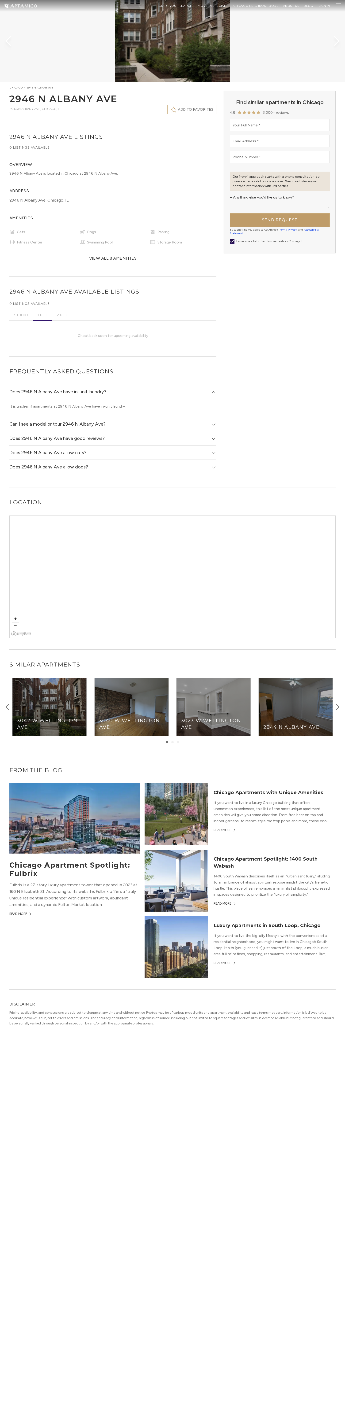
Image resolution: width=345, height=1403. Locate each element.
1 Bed (42, 315)
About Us (291, 5)
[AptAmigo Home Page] (23, 5)
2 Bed (62, 315)
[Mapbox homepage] (21, 633)
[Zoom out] (15, 625)
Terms (283, 229)
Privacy (292, 229)
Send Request (280, 220)
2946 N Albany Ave (40, 87)
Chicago (16, 87)
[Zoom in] (15, 618)
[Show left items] (7, 707)
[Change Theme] (6, 5)
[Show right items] (337, 707)
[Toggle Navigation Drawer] (338, 6)
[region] (173, 577)
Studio (21, 315)
